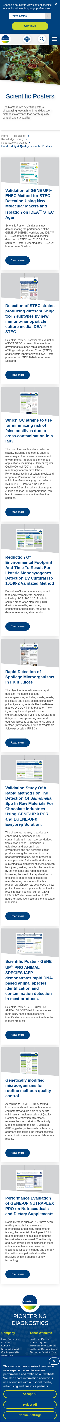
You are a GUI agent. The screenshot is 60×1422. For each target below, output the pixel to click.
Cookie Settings (30, 1415)
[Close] (54, 1361)
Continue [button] (30, 25)
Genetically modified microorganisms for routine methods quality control (28, 1088)
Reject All (30, 1404)
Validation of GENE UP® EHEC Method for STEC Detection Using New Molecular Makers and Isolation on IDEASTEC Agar (29, 204)
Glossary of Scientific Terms (44, 1352)
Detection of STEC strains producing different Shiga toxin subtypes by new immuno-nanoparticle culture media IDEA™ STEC (29, 318)
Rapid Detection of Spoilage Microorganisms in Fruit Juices (29, 676)
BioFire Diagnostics (39, 1342)
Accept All (30, 1394)
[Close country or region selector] (56, 4)
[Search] (41, 40)
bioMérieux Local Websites (43, 1345)
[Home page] (5, 39)
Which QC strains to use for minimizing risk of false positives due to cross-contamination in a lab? (29, 430)
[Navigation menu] (54, 39)
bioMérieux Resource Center (43, 1349)
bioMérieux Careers (39, 1339)
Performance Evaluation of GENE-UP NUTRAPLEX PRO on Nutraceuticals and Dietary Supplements (29, 1206)
